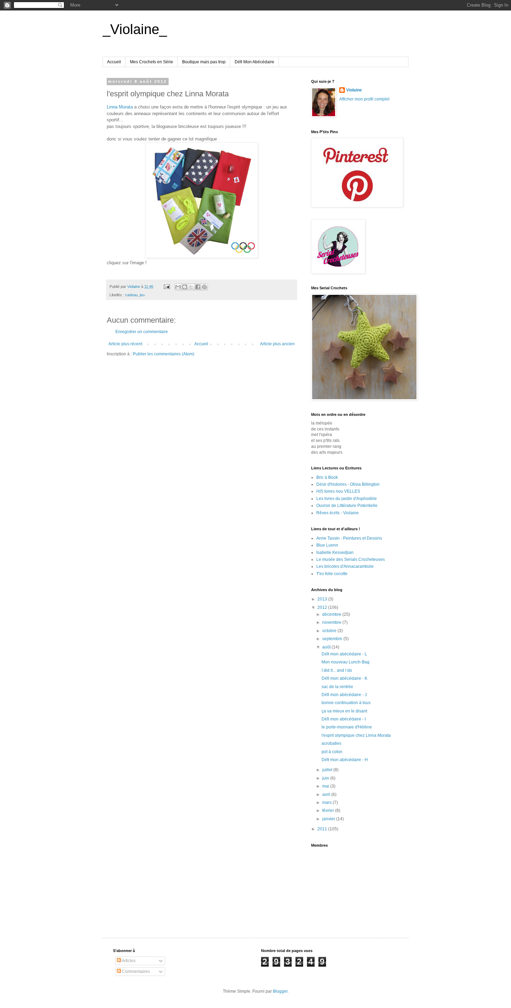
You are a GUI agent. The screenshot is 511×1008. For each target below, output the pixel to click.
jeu (142, 295)
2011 (322, 828)
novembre (332, 622)
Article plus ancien (277, 343)
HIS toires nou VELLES (338, 491)
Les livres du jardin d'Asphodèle (346, 498)
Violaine (354, 90)
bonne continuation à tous (346, 702)
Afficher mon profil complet (364, 99)
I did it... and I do (337, 670)
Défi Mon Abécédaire (254, 61)
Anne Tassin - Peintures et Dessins (349, 538)
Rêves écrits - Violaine (337, 512)
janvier (329, 818)
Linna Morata (120, 107)
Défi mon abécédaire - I (344, 719)
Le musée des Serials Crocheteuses (350, 559)
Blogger (280, 991)
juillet (327, 769)
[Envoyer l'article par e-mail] (166, 286)
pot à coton (332, 751)
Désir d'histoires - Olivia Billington (348, 484)
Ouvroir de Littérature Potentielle (347, 505)
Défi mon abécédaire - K (344, 678)
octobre (330, 630)
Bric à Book (327, 477)
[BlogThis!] (184, 286)
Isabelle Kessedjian (335, 552)
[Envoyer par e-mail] (178, 286)
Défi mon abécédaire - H (345, 759)
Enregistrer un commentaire (141, 331)
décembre (332, 614)
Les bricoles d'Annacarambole (345, 566)
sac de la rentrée (337, 686)
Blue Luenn (327, 545)
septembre (332, 638)
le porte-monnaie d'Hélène (347, 727)
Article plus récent (125, 343)
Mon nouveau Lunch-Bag (346, 662)
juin (326, 778)
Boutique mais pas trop (204, 61)
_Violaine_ (135, 29)
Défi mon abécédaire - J (344, 694)
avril (326, 794)
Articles (128, 960)
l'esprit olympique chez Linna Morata (356, 735)
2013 (322, 599)
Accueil (114, 61)
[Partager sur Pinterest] (204, 286)
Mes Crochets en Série (151, 61)
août (327, 647)
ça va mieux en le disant (344, 711)
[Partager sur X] (191, 286)
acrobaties (331, 743)
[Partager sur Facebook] (197, 286)
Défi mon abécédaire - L (344, 654)
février (328, 810)
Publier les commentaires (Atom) (163, 354)
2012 (322, 607)
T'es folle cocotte (332, 573)
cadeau (131, 295)
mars (327, 802)
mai (326, 786)
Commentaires (135, 971)
